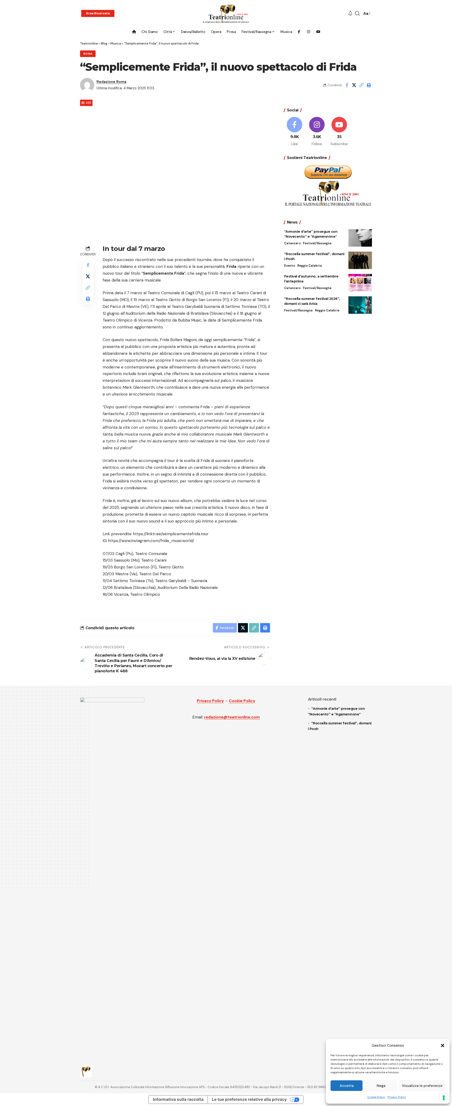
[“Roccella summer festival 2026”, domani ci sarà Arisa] (360, 305)
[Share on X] (354, 85)
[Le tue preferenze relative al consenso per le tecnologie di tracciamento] (443, 1097)
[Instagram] (316, 132)
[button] (442, 1045)
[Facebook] (294, 132)
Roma (88, 54)
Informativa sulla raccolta (178, 1099)
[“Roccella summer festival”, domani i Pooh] (360, 260)
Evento (289, 265)
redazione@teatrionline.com (232, 717)
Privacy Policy (396, 1097)
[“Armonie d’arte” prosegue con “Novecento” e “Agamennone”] (360, 238)
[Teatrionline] (226, 14)
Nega (381, 1085)
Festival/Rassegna (317, 243)
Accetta (347, 1085)
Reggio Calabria (309, 265)
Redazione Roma (111, 81)
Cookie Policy (376, 1097)
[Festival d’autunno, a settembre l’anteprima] (360, 282)
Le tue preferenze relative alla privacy (249, 1099)
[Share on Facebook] (346, 85)
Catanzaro (292, 243)
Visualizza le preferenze (422, 1085)
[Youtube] (339, 132)
